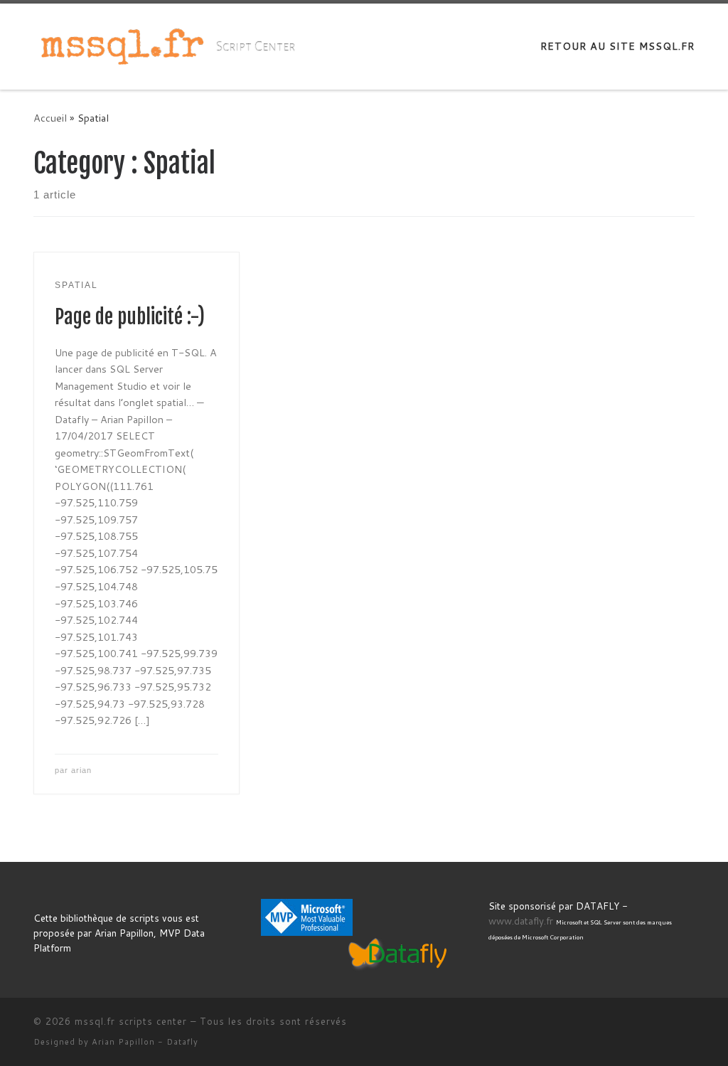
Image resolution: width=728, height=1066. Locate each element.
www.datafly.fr (520, 920)
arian (81, 770)
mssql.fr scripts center (131, 1021)
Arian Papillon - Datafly (145, 1042)
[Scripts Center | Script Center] (122, 45)
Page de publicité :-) (130, 317)
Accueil (50, 117)
